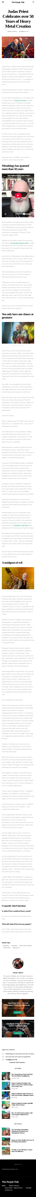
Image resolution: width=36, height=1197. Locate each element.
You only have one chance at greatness (18, 1056)
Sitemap (28, 1188)
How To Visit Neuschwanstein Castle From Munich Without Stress (22, 1113)
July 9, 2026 (14, 1097)
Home (4, 1185)
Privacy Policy (14, 1185)
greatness (14, 945)
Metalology (16, 947)
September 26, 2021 (23, 1028)
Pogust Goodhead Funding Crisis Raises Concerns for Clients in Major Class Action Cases (22, 1084)
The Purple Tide (18, 2)
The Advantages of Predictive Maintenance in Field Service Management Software (20, 1131)
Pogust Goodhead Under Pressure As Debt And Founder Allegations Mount (22, 1094)
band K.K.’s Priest (20, 100)
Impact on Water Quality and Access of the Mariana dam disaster (23, 1140)
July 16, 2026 (15, 1088)
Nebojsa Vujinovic (12, 31)
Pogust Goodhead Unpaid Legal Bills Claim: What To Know (22, 1104)
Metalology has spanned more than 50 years (20, 1054)
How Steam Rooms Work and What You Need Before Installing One (22, 1075)
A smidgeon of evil (11, 1059)
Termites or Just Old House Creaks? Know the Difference (22, 1150)
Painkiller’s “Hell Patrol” (21, 525)
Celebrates (6, 945)
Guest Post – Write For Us (14, 1188)
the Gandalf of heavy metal (19, 243)
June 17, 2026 (15, 1107)
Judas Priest (7, 947)
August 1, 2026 (15, 1078)
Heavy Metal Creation (26, 945)
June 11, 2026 (15, 1116)
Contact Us (9, 1190)
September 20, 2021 (23, 31)
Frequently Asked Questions (17, 1062)
